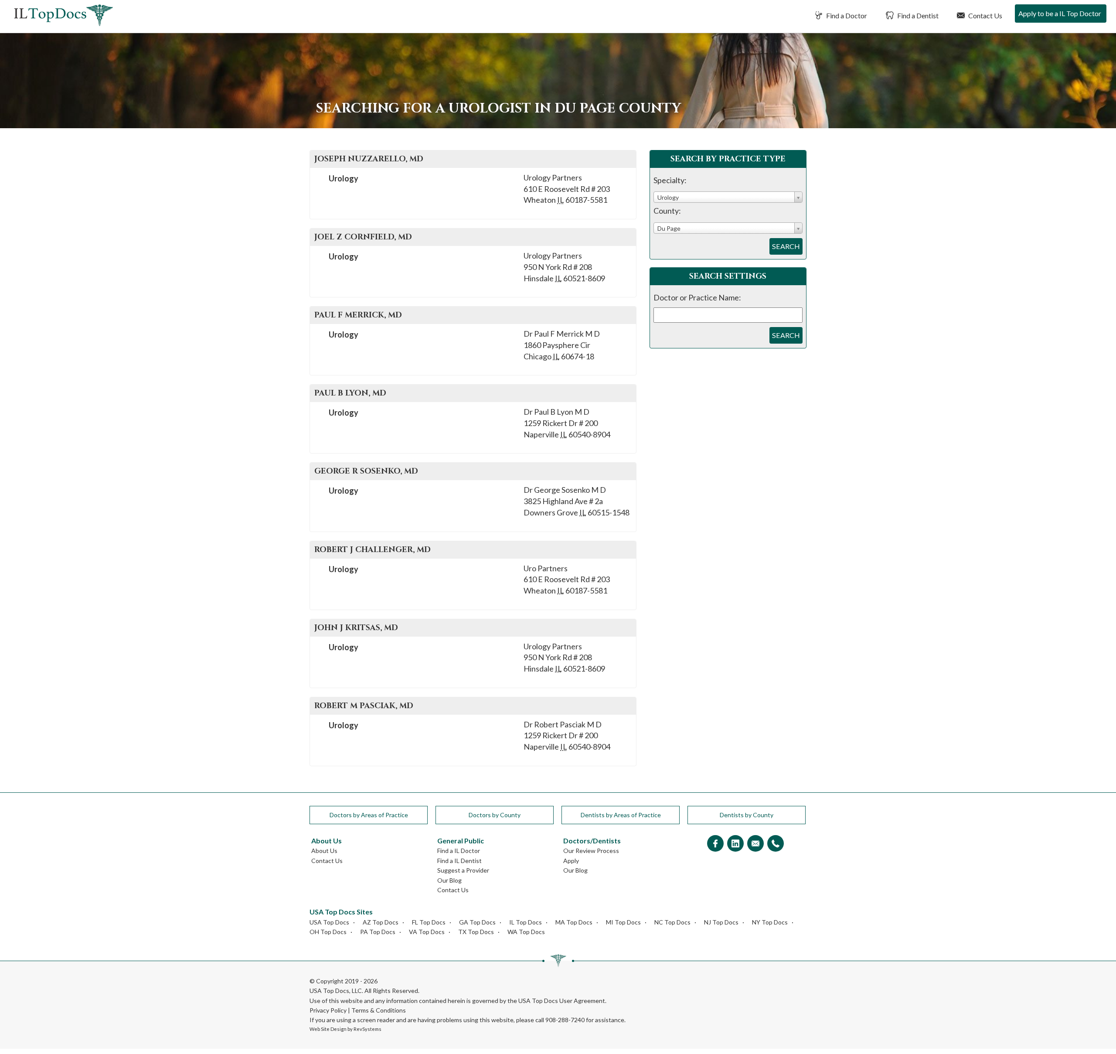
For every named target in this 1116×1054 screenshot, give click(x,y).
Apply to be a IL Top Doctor (1059, 13)
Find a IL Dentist (459, 860)
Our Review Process (591, 850)
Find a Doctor (846, 15)
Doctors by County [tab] (495, 815)
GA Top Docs (477, 922)
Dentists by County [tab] (746, 815)
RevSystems (367, 1029)
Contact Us (984, 15)
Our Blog (449, 880)
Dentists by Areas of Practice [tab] (621, 815)
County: (667, 210)
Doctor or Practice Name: (697, 297)
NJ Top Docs (721, 922)
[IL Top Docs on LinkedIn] (735, 844)
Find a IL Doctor (458, 850)
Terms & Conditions (378, 1010)
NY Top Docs (770, 922)
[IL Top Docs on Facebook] (715, 844)
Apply (571, 860)
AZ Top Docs (380, 922)
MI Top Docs (623, 922)
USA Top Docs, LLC (336, 990)
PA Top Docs (377, 931)
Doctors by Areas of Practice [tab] (369, 815)
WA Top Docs (526, 931)
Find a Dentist (917, 15)
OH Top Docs (328, 931)
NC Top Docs (672, 922)
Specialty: (670, 180)
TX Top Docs (476, 931)
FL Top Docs (429, 922)
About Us (324, 850)
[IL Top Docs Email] (755, 844)
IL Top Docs (525, 922)
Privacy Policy (328, 1010)
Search (786, 246)
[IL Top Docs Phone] (775, 844)
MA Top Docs (573, 922)
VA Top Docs (427, 931)
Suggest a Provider (463, 870)
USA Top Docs (329, 922)
